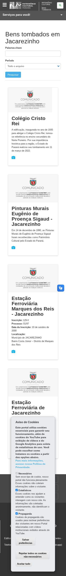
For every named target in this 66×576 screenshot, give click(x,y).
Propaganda (25, 514)
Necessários (25, 473)
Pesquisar (13, 74)
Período (9, 60)
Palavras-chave (13, 48)
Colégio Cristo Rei (28, 121)
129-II (20, 320)
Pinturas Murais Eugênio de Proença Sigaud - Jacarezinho (32, 216)
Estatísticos (24, 490)
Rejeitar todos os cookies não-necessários (32, 555)
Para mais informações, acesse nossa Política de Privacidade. (30, 464)
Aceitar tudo (23, 564)
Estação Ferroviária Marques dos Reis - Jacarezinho (33, 306)
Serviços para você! (16, 14)
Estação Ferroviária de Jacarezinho (28, 408)
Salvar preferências (25, 541)
